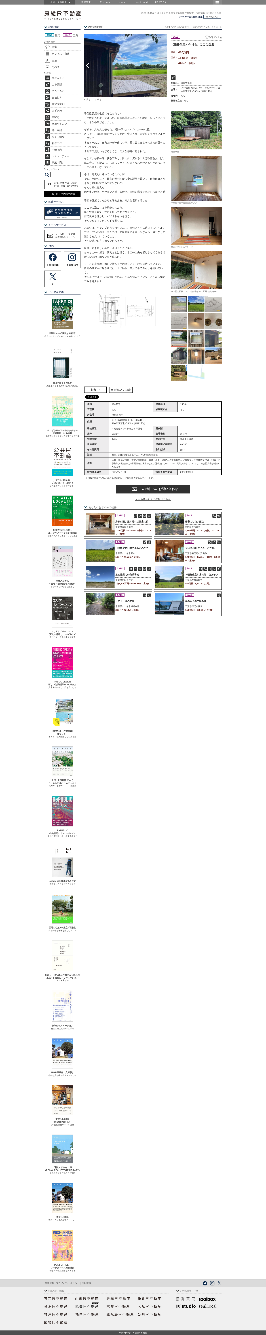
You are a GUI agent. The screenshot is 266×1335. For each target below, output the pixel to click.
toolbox (123, 2)
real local (142, 2)
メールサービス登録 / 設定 (190, 17)
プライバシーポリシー (68, 1283)
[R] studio (105, 2)
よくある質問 (168, 13)
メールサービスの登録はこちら (153, 499)
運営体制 (49, 1283)
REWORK (160, 2)
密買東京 (86, 2)
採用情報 (200, 13)
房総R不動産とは (150, 13)
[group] (125, 65)
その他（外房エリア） (180, 27)
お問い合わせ (214, 13)
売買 (167, 27)
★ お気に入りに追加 (121, 389)
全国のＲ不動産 (59, 2)
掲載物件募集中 (185, 13)
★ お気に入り (212, 17)
